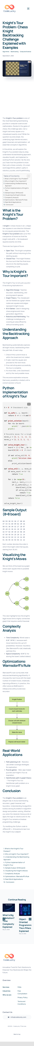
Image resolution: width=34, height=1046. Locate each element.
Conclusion (9, 205)
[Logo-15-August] (9, 2)
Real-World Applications (13, 202)
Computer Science (25, 51)
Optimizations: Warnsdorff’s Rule (16, 200)
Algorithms (6, 51)
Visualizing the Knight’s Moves (15, 195)
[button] (4, 918)
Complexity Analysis (12, 197)
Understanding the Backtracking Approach (16, 184)
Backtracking (15, 51)
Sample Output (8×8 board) (14, 193)
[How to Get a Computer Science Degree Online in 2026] (9, 908)
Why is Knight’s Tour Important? (16, 181)
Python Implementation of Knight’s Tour (17, 189)
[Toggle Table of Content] (28, 175)
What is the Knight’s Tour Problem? (16, 179)
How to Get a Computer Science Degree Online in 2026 (8, 922)
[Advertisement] (17, 99)
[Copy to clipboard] (29, 404)
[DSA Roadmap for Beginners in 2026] (25, 907)
